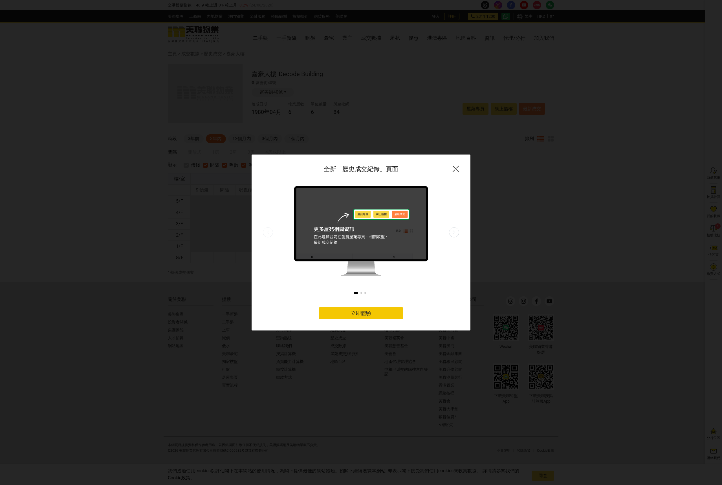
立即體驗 (361, 313)
